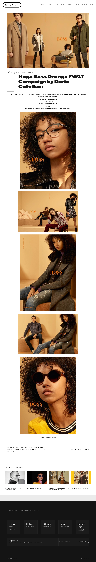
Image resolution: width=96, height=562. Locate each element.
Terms (87, 558)
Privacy (83, 558)
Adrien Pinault (11, 447)
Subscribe (83, 541)
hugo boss (21, 449)
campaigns (36, 447)
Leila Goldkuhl (40, 449)
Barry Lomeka (28, 447)
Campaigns (30, 72)
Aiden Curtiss (20, 447)
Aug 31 (12, 72)
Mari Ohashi (10, 451)
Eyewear (15, 449)
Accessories (22, 72)
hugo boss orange (30, 449)
